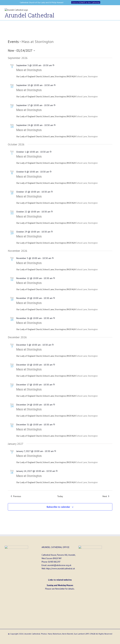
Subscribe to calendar (58, 506)
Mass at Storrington (29, 70)
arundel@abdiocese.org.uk (59, 565)
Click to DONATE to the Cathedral (85, 2)
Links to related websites (60, 580)
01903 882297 (54, 562)
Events (13, 41)
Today (60, 496)
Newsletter (60, 588)
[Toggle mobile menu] (114, 10)
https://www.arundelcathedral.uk (60, 568)
